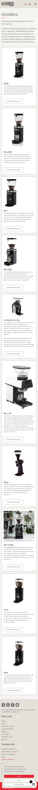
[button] (35, 4)
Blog (3, 757)
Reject (19, 780)
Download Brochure (13, 101)
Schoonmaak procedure (10, 751)
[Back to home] (8, 4)
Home (3, 721)
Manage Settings (19, 784)
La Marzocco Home (8, 726)
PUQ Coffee (5, 734)
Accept (19, 776)
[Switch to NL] (26, 4)
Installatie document (8, 749)
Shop (3, 723)
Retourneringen (9, 788)
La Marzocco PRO (7, 729)
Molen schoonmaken (8, 754)
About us (4, 739)
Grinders (4, 731)
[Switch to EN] (30, 4)
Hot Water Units (7, 737)
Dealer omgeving (8, 759)
